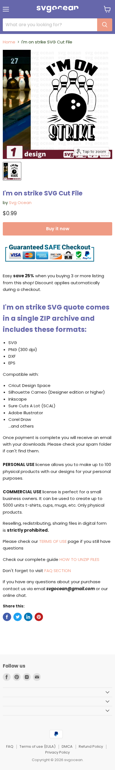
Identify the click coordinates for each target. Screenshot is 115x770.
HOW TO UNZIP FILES (79, 559)
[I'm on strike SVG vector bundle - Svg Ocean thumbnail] (12, 171)
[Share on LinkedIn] (28, 617)
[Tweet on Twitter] (17, 617)
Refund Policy (91, 746)
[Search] (104, 24)
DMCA (67, 746)
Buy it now (57, 228)
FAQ (9, 746)
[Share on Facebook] (7, 617)
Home (9, 42)
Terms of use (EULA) (38, 746)
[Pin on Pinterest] (39, 617)
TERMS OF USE (53, 541)
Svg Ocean (20, 202)
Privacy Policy (57, 752)
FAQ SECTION (57, 570)
